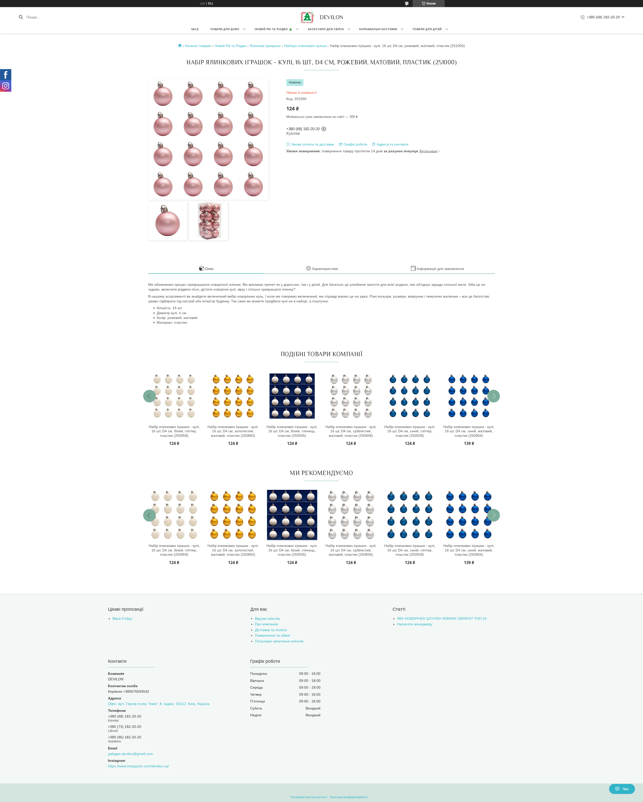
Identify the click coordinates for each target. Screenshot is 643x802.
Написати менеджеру (415, 624)
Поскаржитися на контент (309, 797)
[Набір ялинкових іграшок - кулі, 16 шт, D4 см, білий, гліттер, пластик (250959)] (174, 396)
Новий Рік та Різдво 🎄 (274, 29)
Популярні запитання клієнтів (279, 641)
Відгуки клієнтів (267, 619)
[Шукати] (20, 17)
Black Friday (122, 619)
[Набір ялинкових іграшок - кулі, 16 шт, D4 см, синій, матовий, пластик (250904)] (469, 396)
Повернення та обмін (272, 635)
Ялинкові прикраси (265, 46)
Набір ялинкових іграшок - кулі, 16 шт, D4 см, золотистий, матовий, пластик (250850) (232, 431)
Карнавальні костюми (378, 29)
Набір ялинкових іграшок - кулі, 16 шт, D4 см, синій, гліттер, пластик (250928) (409, 431)
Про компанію (266, 624)
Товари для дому (225, 29)
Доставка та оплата (271, 630)
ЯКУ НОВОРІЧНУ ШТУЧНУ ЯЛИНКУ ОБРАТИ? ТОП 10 (442, 619)
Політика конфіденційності (349, 797)
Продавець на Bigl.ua (321, 792)
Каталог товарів (198, 46)
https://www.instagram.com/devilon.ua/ (138, 766)
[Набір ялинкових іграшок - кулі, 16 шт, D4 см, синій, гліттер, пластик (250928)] (410, 396)
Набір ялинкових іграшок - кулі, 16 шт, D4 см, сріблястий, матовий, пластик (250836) (351, 431)
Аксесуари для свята (326, 29)
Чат (626, 789)
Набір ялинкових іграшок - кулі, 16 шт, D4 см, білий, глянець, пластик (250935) (291, 431)
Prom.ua (345, 788)
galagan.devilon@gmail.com (130, 754)
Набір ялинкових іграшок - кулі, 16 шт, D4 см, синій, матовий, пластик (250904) (468, 431)
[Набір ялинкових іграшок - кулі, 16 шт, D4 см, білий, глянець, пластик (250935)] (292, 396)
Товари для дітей (427, 29)
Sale (195, 29)
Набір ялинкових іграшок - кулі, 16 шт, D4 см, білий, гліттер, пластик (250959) (174, 431)
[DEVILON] (307, 17)
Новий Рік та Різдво (230, 46)
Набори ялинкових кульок (305, 46)
